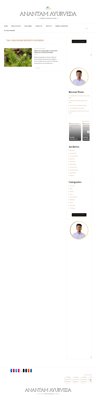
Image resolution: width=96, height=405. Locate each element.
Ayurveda (36, 48)
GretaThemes (56, 393)
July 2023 (72, 175)
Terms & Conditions (61, 26)
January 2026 (73, 153)
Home (6, 26)
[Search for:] (88, 28)
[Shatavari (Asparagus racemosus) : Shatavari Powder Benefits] (18, 57)
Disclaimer (28, 26)
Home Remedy (73, 197)
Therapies (72, 205)
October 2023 (73, 167)
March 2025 (73, 164)
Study (71, 202)
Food (71, 194)
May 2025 (72, 159)
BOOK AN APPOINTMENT (79, 41)
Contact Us (38, 26)
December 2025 (74, 156)
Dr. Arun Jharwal (9, 30)
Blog (71, 188)
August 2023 (73, 172)
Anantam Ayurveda (48, 14)
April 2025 (72, 161)
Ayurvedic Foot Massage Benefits (78, 105)
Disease (72, 191)
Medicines (42, 48)
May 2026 (72, 150)
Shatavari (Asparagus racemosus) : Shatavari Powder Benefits (46, 51)
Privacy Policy (16, 26)
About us (49, 26)
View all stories (86, 121)
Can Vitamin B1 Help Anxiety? (77, 108)
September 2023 (74, 170)
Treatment (72, 208)
